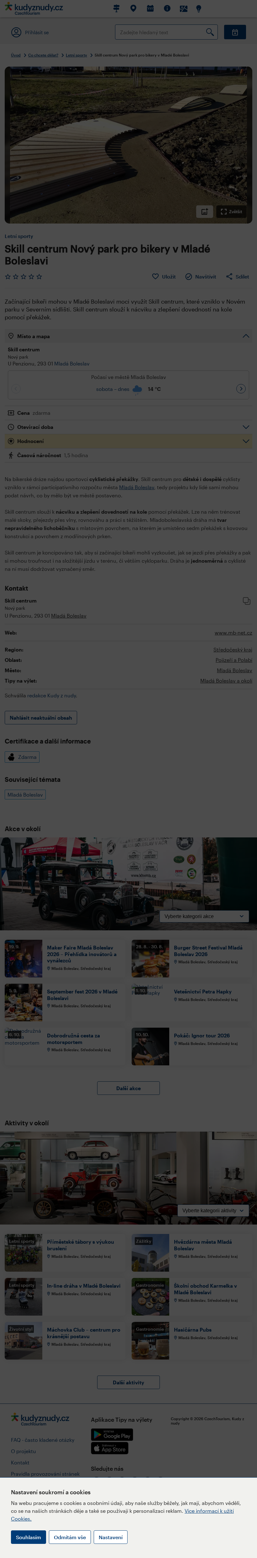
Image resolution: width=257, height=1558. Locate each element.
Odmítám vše (70, 1537)
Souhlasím (28, 1537)
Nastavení (111, 1537)
